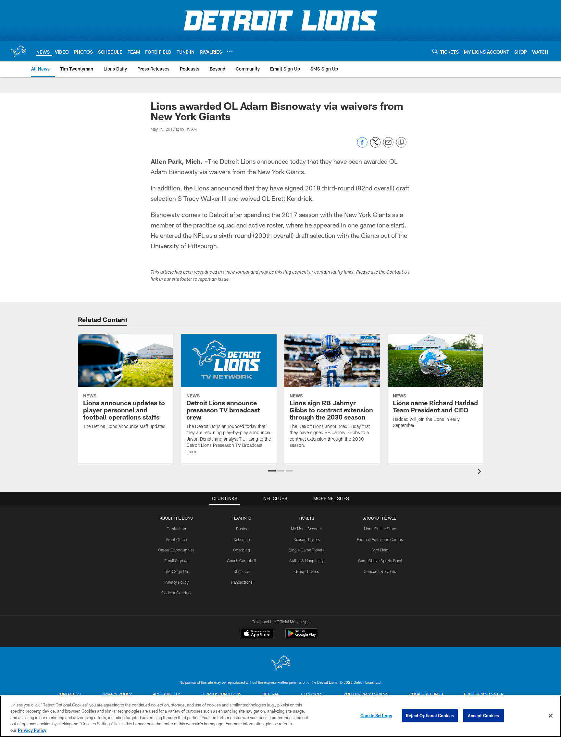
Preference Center (484, 694)
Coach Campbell (241, 560)
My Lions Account (306, 528)
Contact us (69, 694)
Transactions (242, 582)
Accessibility (166, 694)
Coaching (241, 550)
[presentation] (480, 472)
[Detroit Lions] (280, 664)
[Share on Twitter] (375, 146)
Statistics (241, 571)
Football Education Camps (380, 539)
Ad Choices (311, 694)
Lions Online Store (380, 528)
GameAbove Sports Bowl (380, 560)
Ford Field (379, 550)
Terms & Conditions (221, 694)
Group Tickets (306, 571)
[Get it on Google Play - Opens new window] (301, 637)
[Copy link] (401, 142)
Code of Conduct (176, 592)
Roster (241, 528)
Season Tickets (306, 539)
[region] (280, 716)
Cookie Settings (426, 694)
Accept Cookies (483, 715)
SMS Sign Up (176, 571)
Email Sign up (176, 560)
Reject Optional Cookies (430, 715)
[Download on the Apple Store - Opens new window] (257, 634)
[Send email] (388, 146)
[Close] (550, 716)
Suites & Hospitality (306, 560)
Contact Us (176, 528)
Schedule (241, 539)
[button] (272, 471)
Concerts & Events (380, 571)
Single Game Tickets (306, 550)
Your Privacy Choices (366, 694)
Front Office (176, 539)
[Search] (435, 51)
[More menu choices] (229, 51)
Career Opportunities (176, 550)
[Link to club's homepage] (18, 51)
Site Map (271, 694)
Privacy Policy (176, 582)
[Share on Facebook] (362, 146)
